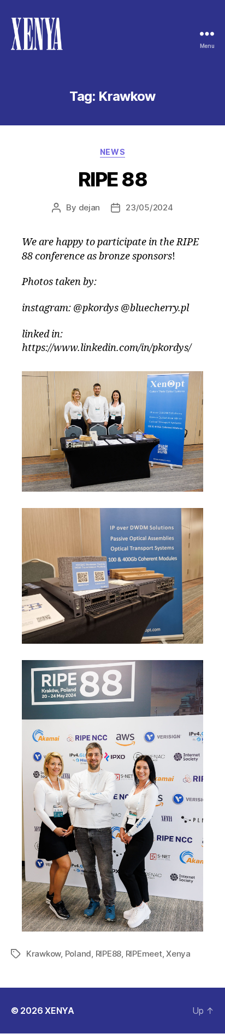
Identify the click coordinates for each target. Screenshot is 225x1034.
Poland (78, 953)
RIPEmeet (144, 953)
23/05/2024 (149, 207)
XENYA (59, 1010)
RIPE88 (108, 953)
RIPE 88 (112, 179)
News (112, 151)
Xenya (178, 953)
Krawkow (43, 953)
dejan (89, 207)
